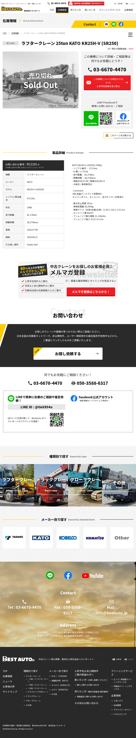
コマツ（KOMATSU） (60, 689)
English (132, 3)
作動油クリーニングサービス (123, 687)
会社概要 (117, 705)
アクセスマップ (120, 714)
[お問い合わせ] (106, 24)
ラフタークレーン (33, 676)
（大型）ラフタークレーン (37, 688)
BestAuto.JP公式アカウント (123, 122)
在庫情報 (62, 9)
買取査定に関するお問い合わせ (90, 696)
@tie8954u (91, 123)
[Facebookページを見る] (121, 24)
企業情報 (128, 9)
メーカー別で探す (58, 671)
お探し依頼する (68, 353)
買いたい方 (90, 9)
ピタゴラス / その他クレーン (38, 692)
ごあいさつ (118, 700)
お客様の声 (9, 686)
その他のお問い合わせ (86, 703)
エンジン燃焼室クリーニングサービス (123, 680)
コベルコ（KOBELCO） (61, 685)
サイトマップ (10, 691)
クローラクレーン (33, 700)
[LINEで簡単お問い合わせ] (113, 24)
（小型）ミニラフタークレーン (38, 680)
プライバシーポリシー (123, 709)
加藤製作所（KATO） (60, 680)
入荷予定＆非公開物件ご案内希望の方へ (86, 672)
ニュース (7, 681)
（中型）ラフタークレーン (37, 685)
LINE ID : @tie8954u (36, 407)
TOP (52, 9)
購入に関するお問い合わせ (88, 685)
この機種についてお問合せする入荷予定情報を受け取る (108, 82)
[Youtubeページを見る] (93, 575)
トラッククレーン (33, 696)
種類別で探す (31, 671)
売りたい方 (75, 9)
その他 (28, 705)
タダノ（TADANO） (59, 676)
